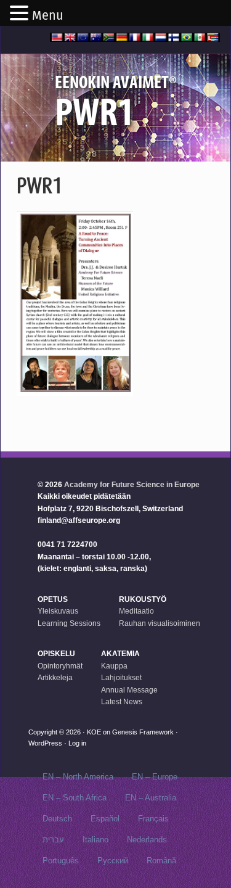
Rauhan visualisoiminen (159, 623)
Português (61, 860)
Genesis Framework (143, 732)
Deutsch (57, 818)
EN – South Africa (75, 797)
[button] (21, 14)
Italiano (95, 839)
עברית (53, 839)
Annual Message (129, 690)
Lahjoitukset (121, 677)
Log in (77, 743)
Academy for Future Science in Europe (132, 484)
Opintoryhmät (60, 666)
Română (161, 860)
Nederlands (147, 839)
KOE (94, 732)
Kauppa (114, 666)
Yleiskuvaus (58, 611)
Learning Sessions (69, 623)
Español (105, 818)
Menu (47, 15)
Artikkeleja (55, 677)
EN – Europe (154, 776)
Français (153, 818)
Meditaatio (136, 611)
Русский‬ (112, 860)
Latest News (121, 701)
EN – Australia (150, 797)
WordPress (45, 743)
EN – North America (78, 776)
